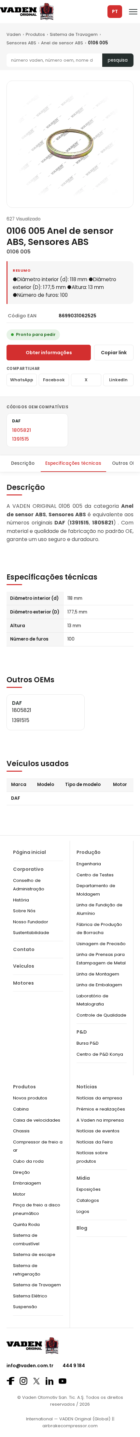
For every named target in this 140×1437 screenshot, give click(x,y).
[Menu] (133, 12)
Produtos (35, 34)
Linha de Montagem (98, 974)
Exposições (89, 1189)
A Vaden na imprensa (100, 1120)
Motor (19, 1194)
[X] (36, 1381)
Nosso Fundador (30, 922)
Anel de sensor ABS (62, 43)
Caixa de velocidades (36, 1120)
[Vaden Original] (27, 11)
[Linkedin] (49, 1381)
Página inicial (29, 852)
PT (115, 11)
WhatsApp (21, 380)
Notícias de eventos (98, 1131)
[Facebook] (10, 1381)
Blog (82, 1228)
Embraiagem (27, 1183)
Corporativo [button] (28, 869)
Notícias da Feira (95, 1142)
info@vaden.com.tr (30, 1365)
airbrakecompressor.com (70, 1426)
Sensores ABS (21, 43)
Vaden (14, 34)
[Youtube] (62, 1381)
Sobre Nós (24, 911)
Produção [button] (89, 852)
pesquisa (118, 60)
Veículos (23, 966)
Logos (83, 1211)
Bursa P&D (88, 1043)
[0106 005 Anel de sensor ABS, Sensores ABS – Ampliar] (70, 144)
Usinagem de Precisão (101, 944)
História (21, 900)
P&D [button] (82, 1032)
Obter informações (49, 352)
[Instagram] (23, 1381)
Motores (23, 983)
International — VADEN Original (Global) (68, 1419)
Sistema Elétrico (30, 1296)
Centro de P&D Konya (100, 1054)
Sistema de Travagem (74, 34)
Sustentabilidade (31, 933)
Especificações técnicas (73, 463)
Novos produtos (30, 1098)
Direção (21, 1172)
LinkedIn (118, 380)
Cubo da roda (28, 1161)
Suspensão (25, 1307)
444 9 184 (74, 1365)
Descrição (23, 463)
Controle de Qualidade (101, 1015)
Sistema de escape (34, 1254)
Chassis (21, 1131)
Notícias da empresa (99, 1098)
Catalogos (88, 1200)
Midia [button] (83, 1178)
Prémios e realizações (101, 1109)
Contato (24, 949)
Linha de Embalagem (99, 985)
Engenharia (89, 864)
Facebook (54, 380)
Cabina (21, 1109)
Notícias (87, 1086)
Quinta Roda (26, 1224)
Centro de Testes (95, 875)
